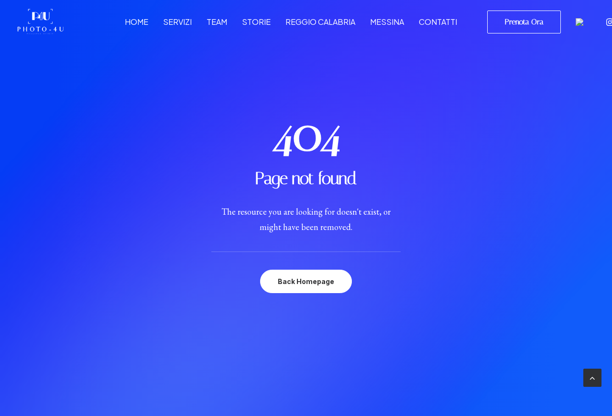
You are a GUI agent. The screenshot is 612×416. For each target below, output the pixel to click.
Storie (256, 22)
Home (136, 22)
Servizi (177, 22)
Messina (387, 22)
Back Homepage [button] (306, 281)
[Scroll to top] (592, 376)
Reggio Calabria (320, 22)
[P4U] (40, 22)
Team (217, 22)
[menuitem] (136, 22)
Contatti (438, 22)
